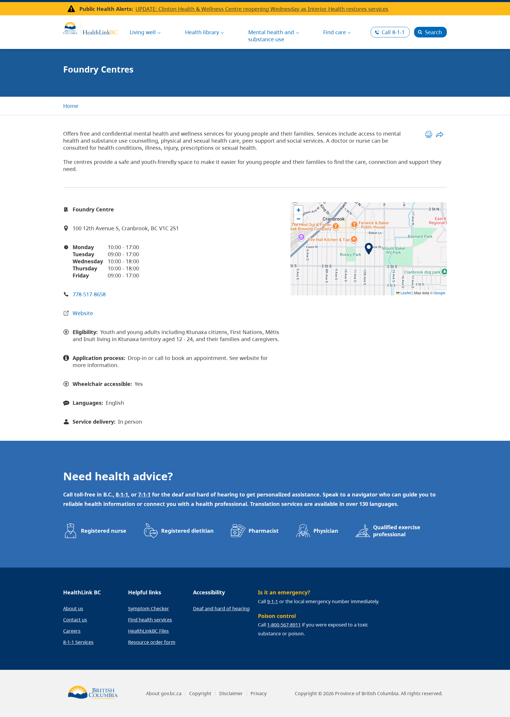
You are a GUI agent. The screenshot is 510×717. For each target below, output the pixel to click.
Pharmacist (264, 530)
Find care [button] (334, 32)
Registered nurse (103, 530)
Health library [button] (202, 32)
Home (70, 105)
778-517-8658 (89, 294)
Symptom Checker (148, 608)
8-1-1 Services (78, 642)
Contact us (75, 619)
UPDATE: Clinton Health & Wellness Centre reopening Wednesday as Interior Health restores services (261, 8)
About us (73, 608)
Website (83, 313)
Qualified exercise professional (396, 531)
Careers (72, 631)
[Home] (90, 27)
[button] (369, 249)
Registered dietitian (187, 530)
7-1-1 (144, 494)
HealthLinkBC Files (148, 631)
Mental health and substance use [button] (271, 36)
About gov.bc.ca (164, 693)
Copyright (200, 693)
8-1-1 (393, 32)
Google (439, 292)
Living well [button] (143, 32)
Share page (439, 134)
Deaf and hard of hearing (221, 608)
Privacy (259, 693)
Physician (325, 530)
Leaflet (405, 292)
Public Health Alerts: (106, 8)
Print (428, 134)
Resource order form (151, 642)
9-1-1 (272, 601)
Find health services (150, 619)
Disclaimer (231, 693)
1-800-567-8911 (284, 624)
